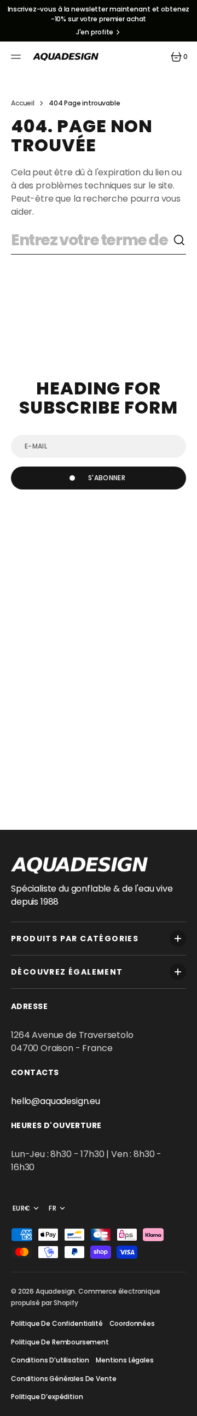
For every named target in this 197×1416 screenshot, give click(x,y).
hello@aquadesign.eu (55, 1101)
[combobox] (92, 240)
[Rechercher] (179, 240)
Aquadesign (55, 1291)
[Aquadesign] (66, 57)
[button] (17, 56)
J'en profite (95, 32)
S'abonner (106, 477)
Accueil (22, 103)
